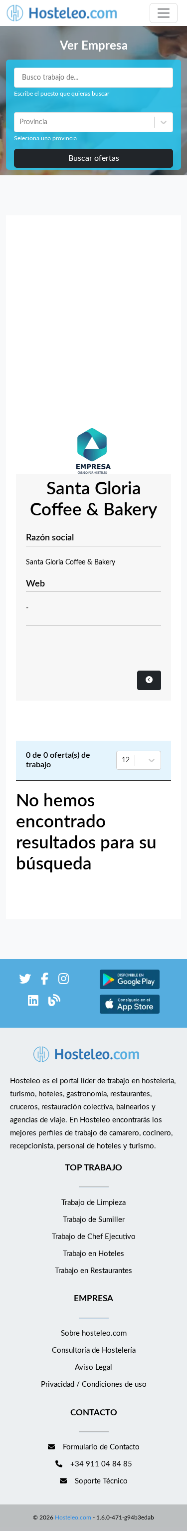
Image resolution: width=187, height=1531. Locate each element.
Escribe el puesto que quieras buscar (61, 94)
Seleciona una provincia (45, 138)
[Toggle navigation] (164, 13)
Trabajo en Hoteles (93, 1254)
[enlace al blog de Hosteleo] (54, 1002)
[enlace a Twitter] (25, 981)
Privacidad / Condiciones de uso (94, 1384)
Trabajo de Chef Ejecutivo (94, 1237)
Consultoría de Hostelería (94, 1350)
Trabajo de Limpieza (93, 1202)
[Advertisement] (93, 324)
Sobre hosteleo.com (94, 1333)
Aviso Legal (93, 1367)
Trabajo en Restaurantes (93, 1271)
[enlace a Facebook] (44, 981)
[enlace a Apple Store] (130, 1012)
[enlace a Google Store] (130, 988)
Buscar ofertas (93, 158)
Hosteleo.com (73, 1517)
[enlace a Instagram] (63, 981)
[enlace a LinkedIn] (33, 1002)
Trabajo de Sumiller (94, 1219)
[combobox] (20, 122)
